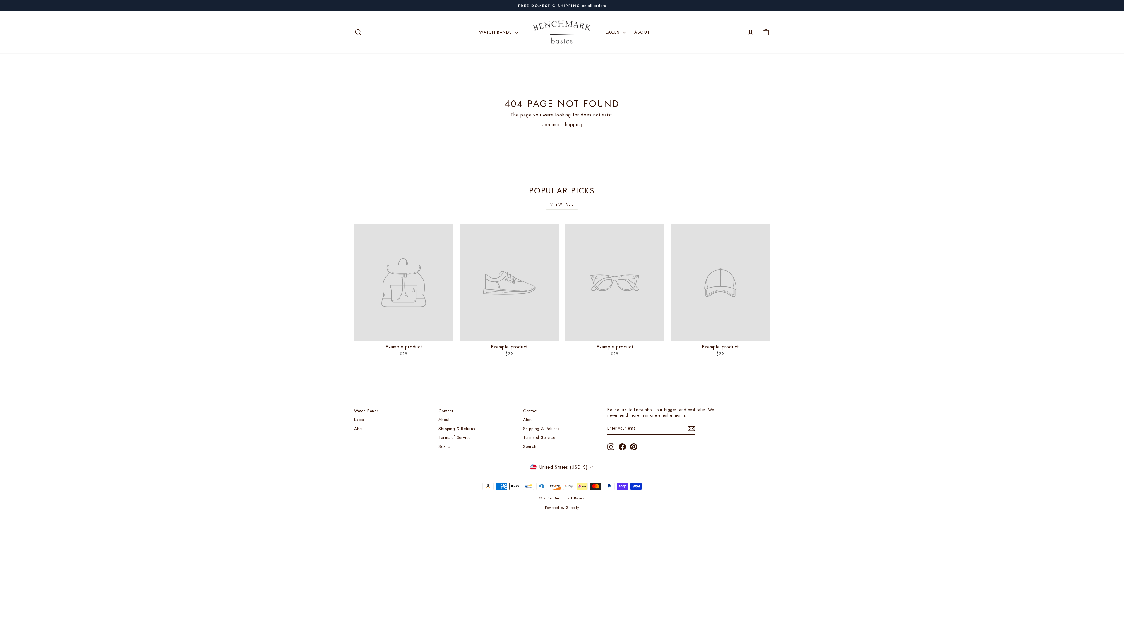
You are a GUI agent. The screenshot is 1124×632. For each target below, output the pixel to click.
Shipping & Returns (456, 429)
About (642, 32)
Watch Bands (496, 32)
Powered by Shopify (562, 507)
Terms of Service (454, 437)
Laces (613, 32)
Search (445, 446)
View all (562, 204)
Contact (445, 411)
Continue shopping (562, 124)
